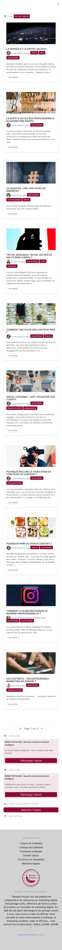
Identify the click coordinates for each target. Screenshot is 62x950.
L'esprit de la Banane (31, 843)
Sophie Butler (16, 195)
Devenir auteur (31, 855)
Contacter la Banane (31, 851)
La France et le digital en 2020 (26, 48)
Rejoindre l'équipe (31, 809)
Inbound (48, 336)
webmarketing (30, 408)
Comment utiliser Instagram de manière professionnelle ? (27, 612)
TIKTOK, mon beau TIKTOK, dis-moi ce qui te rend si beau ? (29, 256)
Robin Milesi (16, 686)
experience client (14, 408)
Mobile (34, 53)
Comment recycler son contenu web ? (30, 331)
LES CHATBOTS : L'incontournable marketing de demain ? (27, 680)
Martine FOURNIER (33, 618)
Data (42, 53)
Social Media (13, 58)
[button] (58, 3)
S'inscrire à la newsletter (31, 859)
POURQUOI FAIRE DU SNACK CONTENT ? (29, 543)
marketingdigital (14, 200)
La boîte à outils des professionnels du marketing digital (30, 119)
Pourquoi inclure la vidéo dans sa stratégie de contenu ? (28, 473)
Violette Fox (16, 262)
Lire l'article (13, 77)
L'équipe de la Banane (31, 847)
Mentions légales (31, 863)
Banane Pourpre (27, 935)
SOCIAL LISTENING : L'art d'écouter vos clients (30, 398)
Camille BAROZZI (18, 53)
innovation (12, 266)
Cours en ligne (27, 621)
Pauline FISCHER (18, 618)
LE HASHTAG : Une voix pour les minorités (26, 189)
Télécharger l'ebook (31, 760)
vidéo (43, 261)
